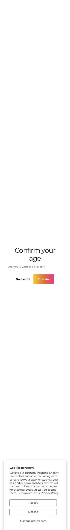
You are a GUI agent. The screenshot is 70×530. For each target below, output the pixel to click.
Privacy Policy (50, 493)
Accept (33, 502)
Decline (33, 511)
